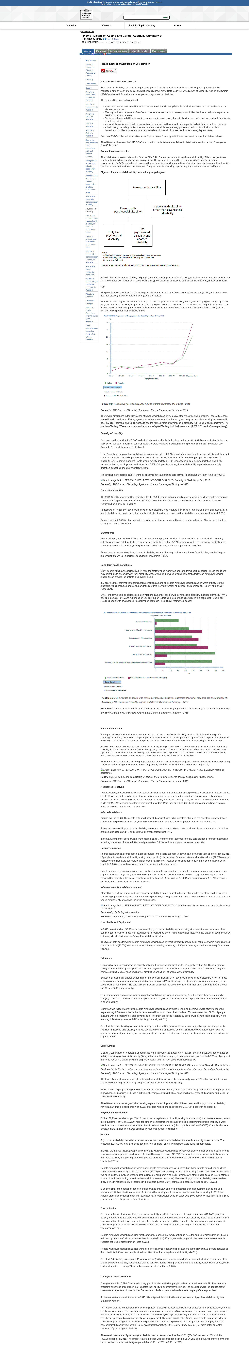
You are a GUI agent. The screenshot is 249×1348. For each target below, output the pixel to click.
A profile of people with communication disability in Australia (92, 256)
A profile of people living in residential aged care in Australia (92, 284)
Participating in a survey (142, 25)
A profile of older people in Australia (92, 107)
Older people (91, 84)
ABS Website (142, 4)
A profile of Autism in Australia (90, 133)
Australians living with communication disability (92, 200)
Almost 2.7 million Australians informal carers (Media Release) (92, 315)
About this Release (90, 295)
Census (106, 25)
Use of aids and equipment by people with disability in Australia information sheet (92, 224)
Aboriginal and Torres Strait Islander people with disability (92, 166)
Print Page (97, 54)
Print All (108, 54)
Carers (88, 88)
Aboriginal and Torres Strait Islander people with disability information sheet (92, 184)
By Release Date (87, 31)
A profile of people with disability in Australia (90, 96)
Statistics (71, 25)
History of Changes (89, 302)
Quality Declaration (112, 39)
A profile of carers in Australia (90, 116)
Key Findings (91, 61)
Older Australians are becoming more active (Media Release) (92, 332)
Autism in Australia (89, 125)
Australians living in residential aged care (90, 270)
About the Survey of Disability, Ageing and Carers (90, 70)
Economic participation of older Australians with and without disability (92, 148)
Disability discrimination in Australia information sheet (91, 241)
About (177, 25)
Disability (89, 80)
